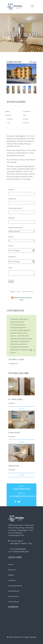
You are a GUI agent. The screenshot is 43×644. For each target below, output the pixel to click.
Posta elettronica (19, 208)
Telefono (11, 218)
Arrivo (14, 246)
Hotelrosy (17, 637)
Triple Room (13, 596)
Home (10, 564)
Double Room (13, 591)
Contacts (11, 580)
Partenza (15, 257)
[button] (34, 350)
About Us (12, 570)
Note (10, 268)
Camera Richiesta (19, 228)
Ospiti (14, 237)
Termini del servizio (27, 291)
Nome (14, 190)
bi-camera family (15, 586)
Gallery (11, 575)
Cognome (12, 199)
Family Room (13, 602)
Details (21, 409)
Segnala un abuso (15, 291)
